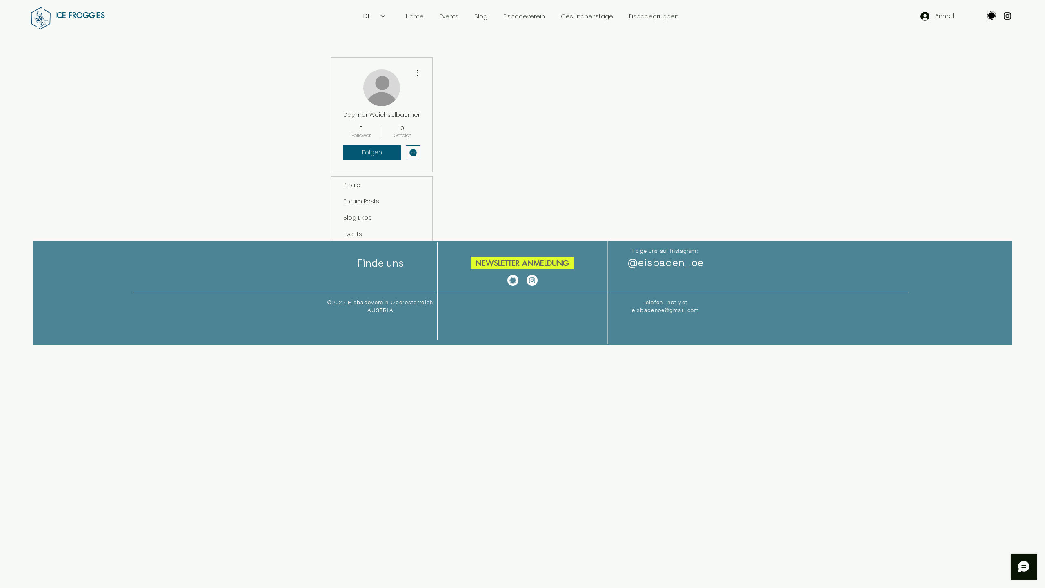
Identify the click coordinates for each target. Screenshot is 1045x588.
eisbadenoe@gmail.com (665, 310)
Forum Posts (361, 201)
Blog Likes (357, 218)
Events (352, 234)
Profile (351, 185)
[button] (522, 263)
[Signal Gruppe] (991, 16)
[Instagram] (1007, 16)
